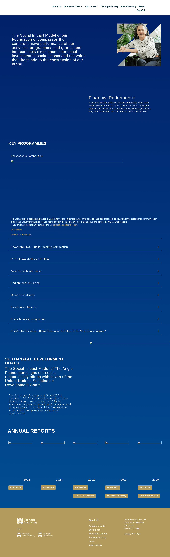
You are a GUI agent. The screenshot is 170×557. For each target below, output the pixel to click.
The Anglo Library (109, 7)
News (142, 7)
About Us (56, 7)
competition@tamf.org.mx (65, 225)
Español (141, 10)
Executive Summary (84, 496)
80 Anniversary (128, 7)
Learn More (16, 230)
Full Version (15, 487)
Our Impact (91, 7)
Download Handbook (21, 234)
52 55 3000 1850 (132, 533)
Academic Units (72, 7)
